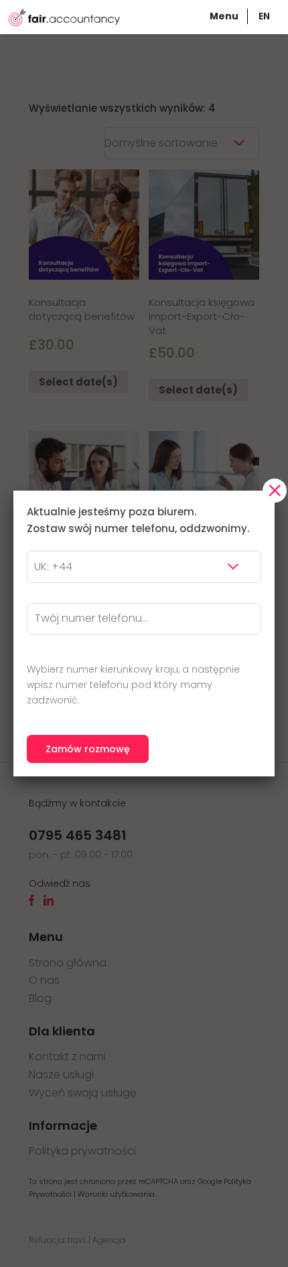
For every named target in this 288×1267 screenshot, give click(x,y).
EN (264, 16)
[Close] (275, 491)
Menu (224, 16)
